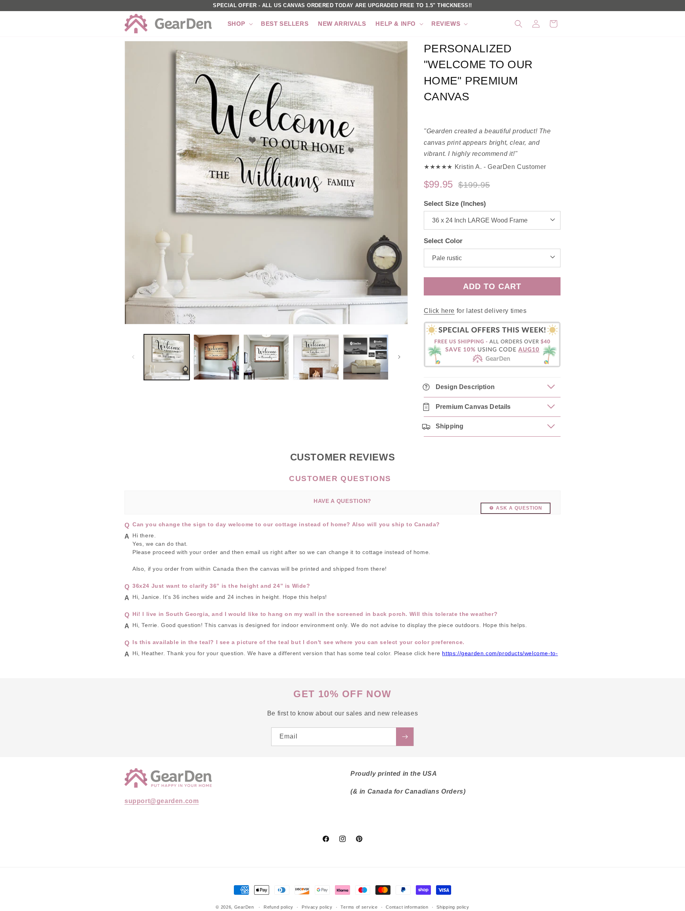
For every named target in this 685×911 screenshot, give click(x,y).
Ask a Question (519, 508)
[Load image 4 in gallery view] (316, 357)
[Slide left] (133, 357)
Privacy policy (317, 906)
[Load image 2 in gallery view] (216, 357)
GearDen (244, 907)
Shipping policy (452, 906)
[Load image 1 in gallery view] (166, 357)
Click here (439, 310)
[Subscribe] (404, 736)
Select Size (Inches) (455, 203)
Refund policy (278, 906)
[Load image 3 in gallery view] (266, 357)
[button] (239, 24)
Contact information (407, 906)
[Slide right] (399, 357)
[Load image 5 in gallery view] (365, 357)
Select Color (443, 241)
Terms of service (359, 906)
